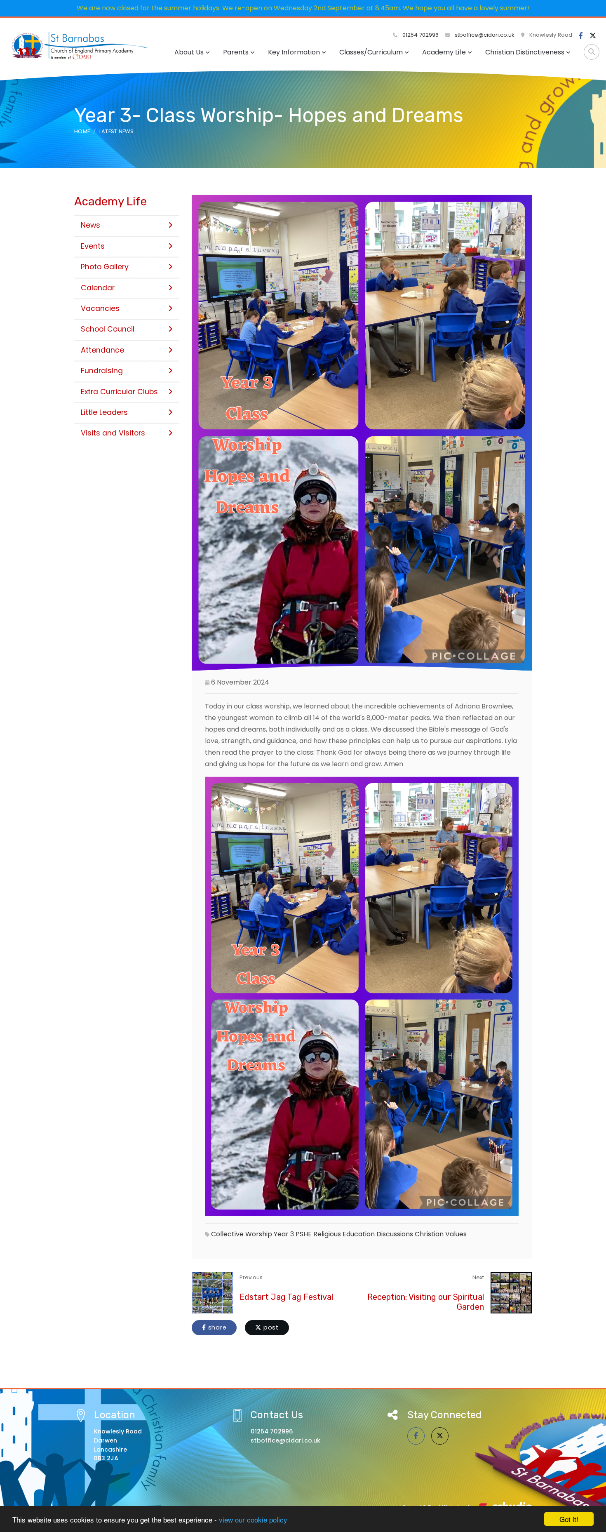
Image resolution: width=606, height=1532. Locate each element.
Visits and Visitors (113, 433)
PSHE (304, 1234)
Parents (236, 52)
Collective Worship (241, 1234)
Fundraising (102, 371)
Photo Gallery (105, 267)
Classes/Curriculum (371, 52)
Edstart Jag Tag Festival (286, 1297)
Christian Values (441, 1234)
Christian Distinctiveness (524, 52)
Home (82, 131)
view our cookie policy (253, 1519)
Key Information (294, 52)
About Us (189, 52)
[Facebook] (580, 36)
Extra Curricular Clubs (119, 392)
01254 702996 (420, 35)
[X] (592, 36)
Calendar (98, 288)
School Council (107, 329)
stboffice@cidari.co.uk (484, 35)
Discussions (394, 1234)
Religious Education (344, 1234)
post (270, 1327)
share (216, 1327)
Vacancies (100, 308)
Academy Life (444, 52)
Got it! (568, 1519)
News (90, 225)
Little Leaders (104, 412)
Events (93, 246)
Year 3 (284, 1234)
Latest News (116, 131)
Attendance (102, 350)
